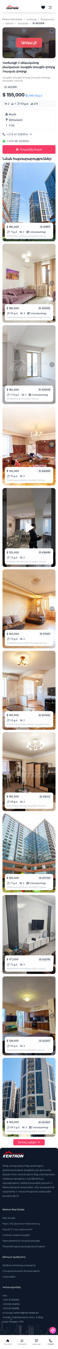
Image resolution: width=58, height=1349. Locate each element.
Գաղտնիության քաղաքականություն (23, 1246)
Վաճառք (31, 19)
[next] (52, 201)
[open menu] (50, 7)
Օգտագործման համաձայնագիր (21, 1240)
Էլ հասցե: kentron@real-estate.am (20, 1312)
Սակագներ (8, 1276)
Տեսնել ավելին (27, 1142)
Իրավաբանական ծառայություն (21, 1271)
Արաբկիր (23, 23)
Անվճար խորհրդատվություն (19, 1265)
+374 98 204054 (18, 141)
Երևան (10, 23)
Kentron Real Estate (12, 19)
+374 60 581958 (10, 1308)
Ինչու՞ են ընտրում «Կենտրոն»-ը (21, 1223)
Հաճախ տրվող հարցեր (16, 1235)
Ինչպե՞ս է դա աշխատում (17, 1229)
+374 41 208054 (17, 134)
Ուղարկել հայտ (31, 149)
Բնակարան (47, 19)
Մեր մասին (8, 1218)
